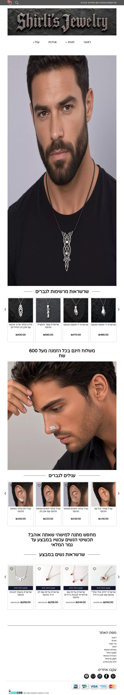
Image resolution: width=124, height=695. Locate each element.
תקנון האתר (111, 652)
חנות (70, 42)
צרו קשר (112, 643)
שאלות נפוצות (110, 649)
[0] (9, 3)
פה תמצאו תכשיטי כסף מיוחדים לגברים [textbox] (98, 2)
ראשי (87, 42)
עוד (37, 42)
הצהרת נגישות (109, 655)
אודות (52, 42)
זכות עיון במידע (109, 661)
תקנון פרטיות (110, 658)
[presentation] (5, 309)
